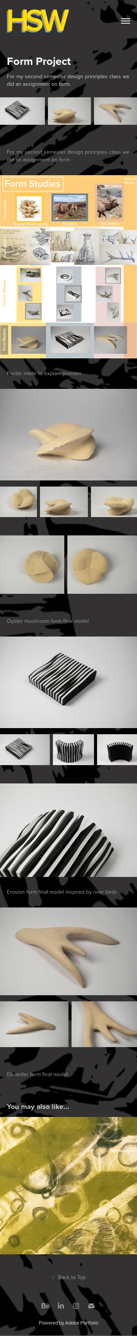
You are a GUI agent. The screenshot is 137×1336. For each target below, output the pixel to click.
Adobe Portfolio (81, 1322)
